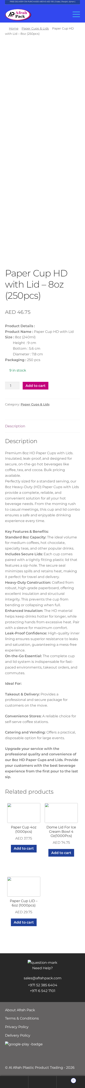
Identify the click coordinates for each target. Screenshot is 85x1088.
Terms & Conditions (22, 1018)
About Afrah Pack (20, 1010)
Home (13, 28)
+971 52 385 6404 (42, 985)
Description (15, 426)
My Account (14, 1082)
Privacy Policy (17, 1027)
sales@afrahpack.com (42, 978)
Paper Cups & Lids (35, 28)
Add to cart (36, 386)
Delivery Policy (17, 1035)
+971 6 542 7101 (42, 991)
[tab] (42, 426)
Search (42, 1082)
